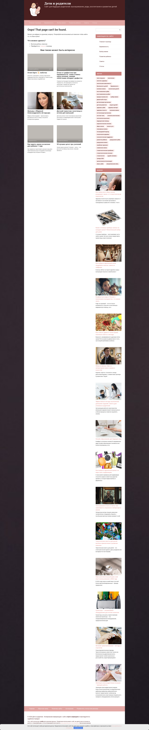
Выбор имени (61, 23)
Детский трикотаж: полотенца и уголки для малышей (69, 112)
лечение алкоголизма (113, 115)
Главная (31, 709)
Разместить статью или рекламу (87, 709)
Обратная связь (43, 709)
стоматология (100, 156)
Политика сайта (57, 709)
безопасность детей (102, 86)
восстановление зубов (103, 91)
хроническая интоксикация (104, 161)
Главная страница (35, 23)
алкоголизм (111, 78)
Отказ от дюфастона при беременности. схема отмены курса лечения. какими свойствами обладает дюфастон (69, 75)
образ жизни (100, 126)
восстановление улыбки (103, 94)
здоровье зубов (101, 107)
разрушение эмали (102, 142)
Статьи (94, 23)
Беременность (49, 23)
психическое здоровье (103, 134)
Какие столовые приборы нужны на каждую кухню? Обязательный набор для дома (108, 230)
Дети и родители (57, 3)
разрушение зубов (115, 139)
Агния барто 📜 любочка (37, 73)
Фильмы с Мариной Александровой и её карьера (39, 112)
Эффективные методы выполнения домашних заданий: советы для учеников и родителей (107, 404)
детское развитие (102, 105)
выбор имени (114, 97)
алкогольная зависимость (104, 83)
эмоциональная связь (112, 164)
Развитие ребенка (75, 23)
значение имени (114, 110)
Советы (86, 23)
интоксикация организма (104, 113)
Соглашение (69, 709)
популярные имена (102, 129)
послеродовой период (103, 131)
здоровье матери (113, 107)
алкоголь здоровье (102, 81)
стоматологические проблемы (105, 150)
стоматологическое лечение (104, 153)
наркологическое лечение (104, 123)
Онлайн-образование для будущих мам (108, 439)
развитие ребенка (102, 139)
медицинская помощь (103, 121)
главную (43, 46)
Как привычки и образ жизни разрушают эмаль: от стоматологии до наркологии (108, 194)
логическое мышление (103, 118)
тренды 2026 (100, 158)
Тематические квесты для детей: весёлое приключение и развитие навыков (107, 543)
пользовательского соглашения (70, 723)
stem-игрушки (101, 78)
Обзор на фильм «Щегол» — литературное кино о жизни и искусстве (105, 368)
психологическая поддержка (105, 137)
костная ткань (100, 115)
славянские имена (102, 148)
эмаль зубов (100, 164)
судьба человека (111, 156)
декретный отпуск (102, 99)
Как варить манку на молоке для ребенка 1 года (39, 145)
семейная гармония (102, 145)
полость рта (110, 126)
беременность (114, 86)
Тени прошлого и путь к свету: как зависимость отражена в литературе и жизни (108, 508)
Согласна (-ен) (78, 728)
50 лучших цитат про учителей (69, 144)
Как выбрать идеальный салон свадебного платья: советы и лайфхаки (106, 265)
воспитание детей (114, 89)
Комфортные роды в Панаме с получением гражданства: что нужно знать (108, 299)
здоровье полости (102, 110)
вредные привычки (102, 97)
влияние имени (101, 89)
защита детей (113, 105)
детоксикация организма (104, 102)
